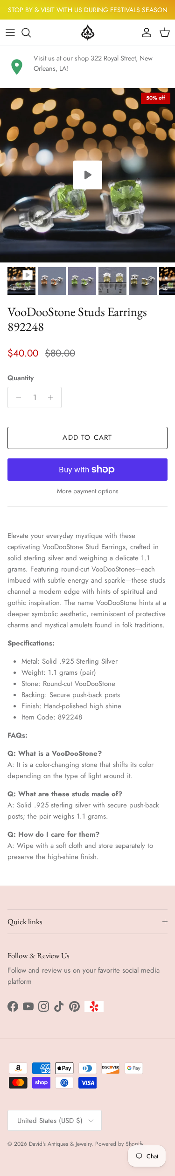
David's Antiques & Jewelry (60, 1144)
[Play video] (87, 175)
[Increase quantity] (53, 397)
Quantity (20, 378)
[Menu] (10, 32)
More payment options (88, 491)
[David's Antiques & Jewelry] (88, 32)
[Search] (31, 32)
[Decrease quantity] (16, 397)
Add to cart (87, 437)
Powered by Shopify (119, 1144)
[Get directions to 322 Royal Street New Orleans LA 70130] (16, 67)
